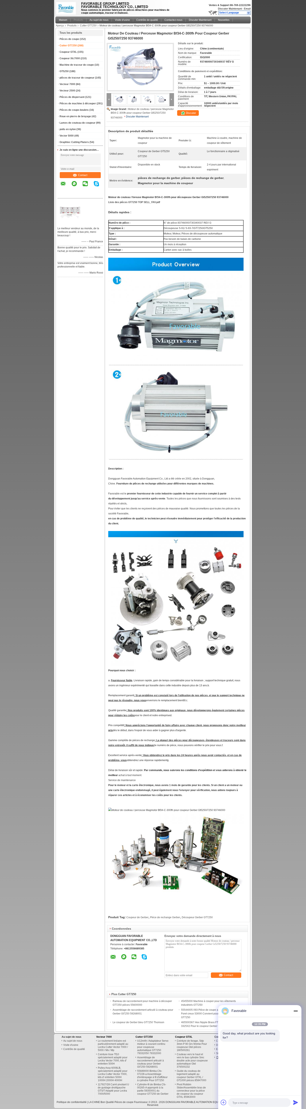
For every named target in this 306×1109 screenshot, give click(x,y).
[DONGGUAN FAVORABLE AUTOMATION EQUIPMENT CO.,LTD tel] (63, 194)
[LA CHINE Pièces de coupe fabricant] (67, 7)
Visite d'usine (122, 19)
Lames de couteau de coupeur (77, 122)
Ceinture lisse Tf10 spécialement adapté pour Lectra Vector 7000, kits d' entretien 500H (112, 1059)
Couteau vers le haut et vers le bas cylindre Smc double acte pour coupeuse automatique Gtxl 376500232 (192, 1060)
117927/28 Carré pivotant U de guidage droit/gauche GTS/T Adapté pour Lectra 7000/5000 (113, 1089)
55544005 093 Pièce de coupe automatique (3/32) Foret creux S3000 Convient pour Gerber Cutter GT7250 (209, 1013)
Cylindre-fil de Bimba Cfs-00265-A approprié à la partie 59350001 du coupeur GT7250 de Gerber (152, 1089)
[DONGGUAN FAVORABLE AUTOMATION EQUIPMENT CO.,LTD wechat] (88, 186)
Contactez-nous (173, 19)
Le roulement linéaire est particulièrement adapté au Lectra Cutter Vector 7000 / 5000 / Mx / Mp (113, 1045)
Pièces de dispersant (72, 97)
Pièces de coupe (69, 39)
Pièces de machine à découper (78, 103)
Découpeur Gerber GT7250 (197, 917)
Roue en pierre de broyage (75, 116)
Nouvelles (223, 19)
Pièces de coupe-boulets (74, 109)
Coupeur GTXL (68, 52)
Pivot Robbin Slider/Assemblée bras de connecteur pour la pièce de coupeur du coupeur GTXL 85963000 (191, 1090)
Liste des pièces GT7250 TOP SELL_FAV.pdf (134, 202)
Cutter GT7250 (88, 25)
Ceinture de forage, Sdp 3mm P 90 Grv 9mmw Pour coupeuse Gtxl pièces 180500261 (192, 1045)
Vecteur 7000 (67, 84)
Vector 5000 (67, 135)
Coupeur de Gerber (137, 917)
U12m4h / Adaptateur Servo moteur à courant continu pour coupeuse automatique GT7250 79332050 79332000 (152, 1047)
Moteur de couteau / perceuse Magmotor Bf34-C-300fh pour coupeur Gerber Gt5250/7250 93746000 (142, 113)
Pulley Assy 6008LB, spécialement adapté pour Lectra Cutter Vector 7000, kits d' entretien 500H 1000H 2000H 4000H (112, 1074)
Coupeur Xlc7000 (70, 58)
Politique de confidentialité (72, 1102)
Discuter (190, 113)
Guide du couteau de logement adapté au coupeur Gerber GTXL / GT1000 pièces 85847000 (191, 1076)
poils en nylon (68, 129)
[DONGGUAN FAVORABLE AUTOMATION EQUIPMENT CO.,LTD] (248, 13)
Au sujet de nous (99, 19)
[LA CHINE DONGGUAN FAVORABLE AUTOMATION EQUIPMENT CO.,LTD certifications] (70, 223)
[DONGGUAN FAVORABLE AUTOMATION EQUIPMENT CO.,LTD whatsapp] (77, 186)
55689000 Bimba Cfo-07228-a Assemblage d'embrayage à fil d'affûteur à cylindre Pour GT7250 (152, 1076)
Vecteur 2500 (67, 90)
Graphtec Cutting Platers (74, 142)
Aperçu (60, 25)
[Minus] (295, 1010)
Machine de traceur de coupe (77, 64)
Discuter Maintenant (230, 8)
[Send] (295, 1102)
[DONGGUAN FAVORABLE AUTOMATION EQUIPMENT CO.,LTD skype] (99, 186)
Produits (78, 19)
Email (247, 8)
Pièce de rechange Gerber (165, 917)
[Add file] (223, 1102)
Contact (82, 175)
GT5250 (64, 71)
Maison (63, 19)
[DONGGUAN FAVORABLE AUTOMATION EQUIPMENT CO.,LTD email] (66, 186)
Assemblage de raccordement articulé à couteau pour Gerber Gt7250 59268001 (150, 1062)
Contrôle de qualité (147, 19)
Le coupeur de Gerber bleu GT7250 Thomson (138, 1022)
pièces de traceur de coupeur (77, 77)
